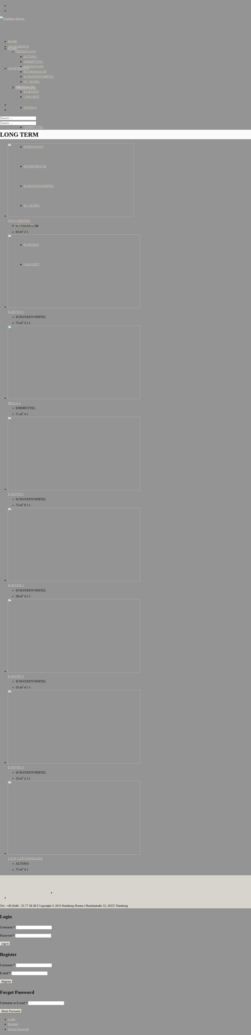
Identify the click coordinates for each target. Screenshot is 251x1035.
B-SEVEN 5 (16, 312)
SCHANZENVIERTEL (39, 76)
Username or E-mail (13, 1003)
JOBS (30, 886)
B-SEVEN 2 (16, 585)
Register (13, 1024)
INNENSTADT (34, 66)
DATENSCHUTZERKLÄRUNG (227, 886)
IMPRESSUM (194, 886)
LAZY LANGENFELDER (25, 858)
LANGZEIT (31, 96)
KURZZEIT (31, 91)
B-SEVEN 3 (16, 676)
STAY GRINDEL (19, 220)
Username (7, 927)
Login (11, 1019)
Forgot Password (18, 1029)
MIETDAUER (25, 86)
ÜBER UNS (16, 886)
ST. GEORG (32, 81)
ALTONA (30, 107)
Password (7, 935)
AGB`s (177, 886)
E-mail (5, 973)
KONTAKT (44, 886)
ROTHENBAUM (35, 71)
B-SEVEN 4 (16, 767)
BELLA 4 (14, 403)
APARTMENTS (18, 68)
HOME (12, 48)
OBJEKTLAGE (26, 51)
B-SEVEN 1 (16, 494)
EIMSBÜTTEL (33, 127)
